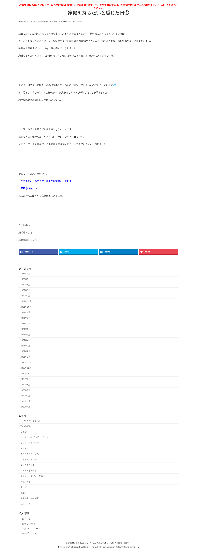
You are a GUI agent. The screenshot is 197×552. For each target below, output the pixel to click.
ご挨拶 (23, 432)
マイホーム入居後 (28, 459)
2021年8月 (25, 318)
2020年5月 (25, 401)
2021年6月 (25, 329)
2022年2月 (25, 295)
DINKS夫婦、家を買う (30, 420)
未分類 (23, 487)
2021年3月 (25, 346)
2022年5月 (25, 279)
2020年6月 (25, 396)
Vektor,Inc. (125, 547)
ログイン (26, 519)
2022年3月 (25, 290)
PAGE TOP (189, 532)
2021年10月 (25, 307)
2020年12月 (25, 362)
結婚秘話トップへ (27, 240)
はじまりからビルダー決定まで (34, 437)
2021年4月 (25, 340)
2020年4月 (25, 407)
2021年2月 (25, 351)
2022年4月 (25, 284)
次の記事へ (24, 225)
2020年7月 (25, 390)
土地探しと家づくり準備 (31, 476)
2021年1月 (25, 357)
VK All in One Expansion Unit (107, 547)
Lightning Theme (87, 547)
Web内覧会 (25, 426)
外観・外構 (25, 482)
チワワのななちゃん (29, 454)
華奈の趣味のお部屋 (29, 498)
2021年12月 (25, 301)
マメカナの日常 (27, 465)
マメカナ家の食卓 (28, 470)
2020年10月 (25, 373)
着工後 (23, 493)
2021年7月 (25, 323)
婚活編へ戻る (25, 232)
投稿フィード (29, 523)
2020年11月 (25, 368)
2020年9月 (25, 379)
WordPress (72, 547)
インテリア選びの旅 (29, 443)
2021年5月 (25, 335)
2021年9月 (25, 312)
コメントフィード (31, 528)
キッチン (24, 448)
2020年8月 (25, 384)
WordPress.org (29, 533)
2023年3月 (25, 273)
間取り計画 (25, 504)
